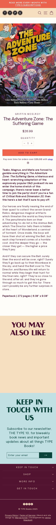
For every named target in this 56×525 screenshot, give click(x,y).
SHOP (27, 474)
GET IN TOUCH (27, 488)
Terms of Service (27, 515)
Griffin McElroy (28, 114)
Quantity (28, 138)
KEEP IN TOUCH (27, 467)
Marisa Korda (21, 518)
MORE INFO (27, 481)
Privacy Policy (11, 515)
